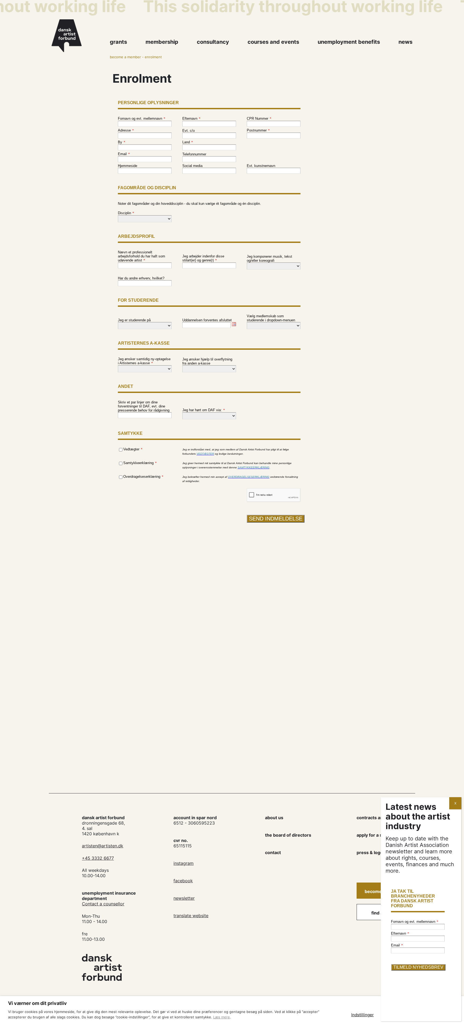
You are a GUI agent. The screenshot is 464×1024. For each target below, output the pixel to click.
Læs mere (221, 1017)
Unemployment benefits (349, 42)
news (405, 42)
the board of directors (288, 835)
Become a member (125, 57)
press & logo (370, 852)
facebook (183, 880)
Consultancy (213, 42)
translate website (190, 915)
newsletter (184, 898)
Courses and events (273, 42)
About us (274, 817)
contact (273, 852)
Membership (162, 42)
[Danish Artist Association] (78, 35)
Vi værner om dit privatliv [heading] (37, 1003)
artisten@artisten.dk (102, 845)
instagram (183, 863)
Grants (118, 42)
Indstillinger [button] (362, 1014)
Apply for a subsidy (376, 835)
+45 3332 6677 (98, 858)
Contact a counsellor (103, 903)
